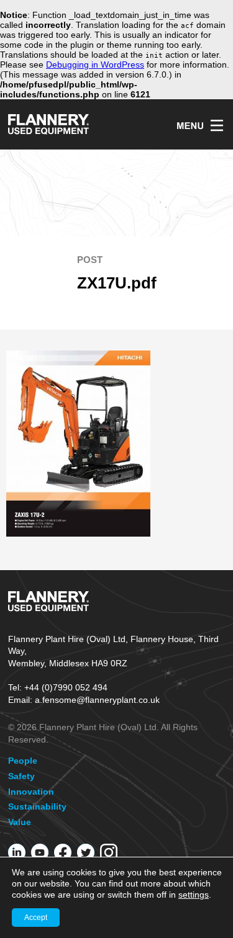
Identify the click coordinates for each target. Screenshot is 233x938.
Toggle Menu (200, 125)
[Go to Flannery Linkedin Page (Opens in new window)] (16, 852)
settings (193, 895)
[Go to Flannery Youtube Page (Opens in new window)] (39, 852)
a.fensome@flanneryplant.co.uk (97, 700)
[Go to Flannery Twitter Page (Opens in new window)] (85, 852)
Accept (35, 917)
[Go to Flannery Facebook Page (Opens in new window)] (62, 852)
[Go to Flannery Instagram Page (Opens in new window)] (108, 852)
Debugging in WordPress (95, 64)
